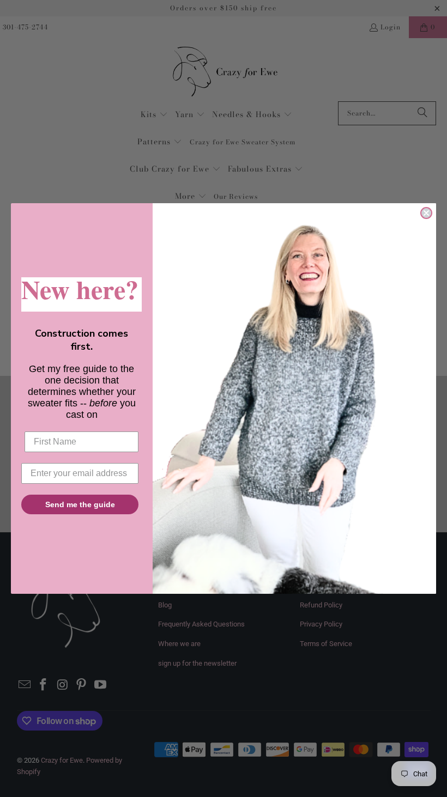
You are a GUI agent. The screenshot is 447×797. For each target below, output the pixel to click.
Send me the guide (80, 504)
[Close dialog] (426, 213)
